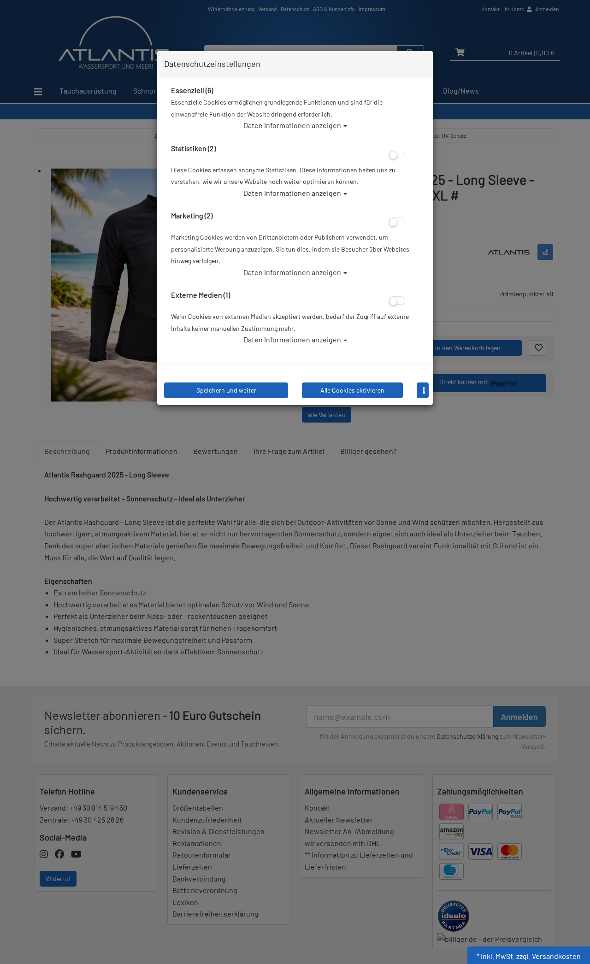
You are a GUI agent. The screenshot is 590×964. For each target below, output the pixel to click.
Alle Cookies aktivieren (352, 390)
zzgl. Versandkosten (548, 956)
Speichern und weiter (226, 390)
